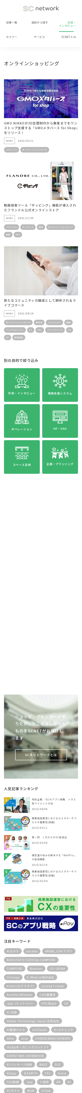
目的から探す (39, 22)
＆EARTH (31, 1073)
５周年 (44, 1082)
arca (24, 1038)
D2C (58, 1064)
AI (69, 1082)
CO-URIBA (57, 969)
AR (58, 1082)
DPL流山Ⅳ (49, 1003)
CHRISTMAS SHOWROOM (25, 1056)
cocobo (32, 951)
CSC (48, 1073)
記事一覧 (11, 22)
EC (30, 329)
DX (69, 329)
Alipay (12, 1073)
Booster (36, 969)
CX (66, 1003)
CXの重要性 (48, 995)
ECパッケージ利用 (19, 1064)
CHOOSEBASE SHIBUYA (52, 1038)
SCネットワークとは (41, 754)
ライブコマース (55, 329)
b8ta (10, 1038)
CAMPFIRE (14, 969)
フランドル (11, 227)
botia (62, 1073)
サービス (39, 37)
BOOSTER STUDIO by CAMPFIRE (31, 960)
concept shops (52, 986)
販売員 (39, 322)
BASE (43, 1064)
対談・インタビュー (67, 23)
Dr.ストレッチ (63, 1030)
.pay (29, 1082)
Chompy (13, 977)
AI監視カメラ (16, 1030)
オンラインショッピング (34, 149)
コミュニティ (54, 322)
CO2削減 (13, 1082)
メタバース (11, 149)
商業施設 (18, 337)
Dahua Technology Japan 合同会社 (33, 1021)
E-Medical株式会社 (40, 977)
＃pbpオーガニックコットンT (28, 1047)
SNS (18, 234)
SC (7, 337)
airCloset (39, 1030)
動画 (8, 234)
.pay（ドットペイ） (20, 1003)
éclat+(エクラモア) (20, 986)
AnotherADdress (19, 995)
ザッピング (27, 227)
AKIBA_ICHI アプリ (59, 951)
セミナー (11, 37)
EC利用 (12, 1012)
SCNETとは (69, 37)
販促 (41, 227)
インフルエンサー (15, 329)
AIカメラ (13, 951)
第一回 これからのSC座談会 (49, 837)
